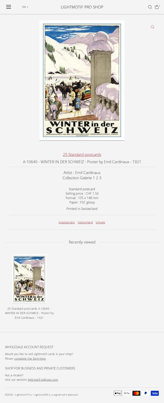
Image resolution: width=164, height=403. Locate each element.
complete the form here (30, 358)
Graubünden (67, 222)
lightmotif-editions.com (43, 380)
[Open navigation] (8, 7)
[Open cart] (157, 7)
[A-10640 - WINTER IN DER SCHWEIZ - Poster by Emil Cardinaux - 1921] (29, 278)
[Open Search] (150, 7)
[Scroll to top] (156, 392)
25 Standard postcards (82, 154)
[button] (25, 7)
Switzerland (85, 222)
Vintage (100, 222)
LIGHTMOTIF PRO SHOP (82, 7)
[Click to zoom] (152, 26)
